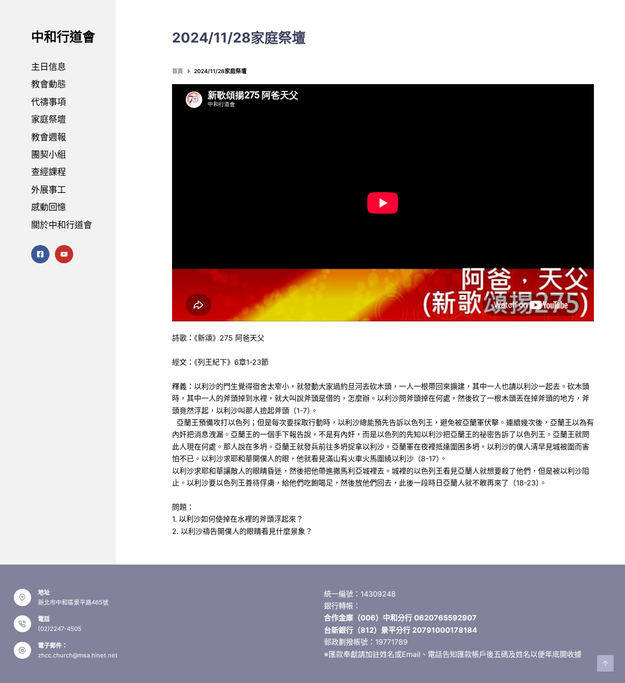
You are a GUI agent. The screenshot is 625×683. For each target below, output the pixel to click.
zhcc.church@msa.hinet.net (78, 655)
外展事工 (48, 189)
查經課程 (48, 171)
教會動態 (48, 84)
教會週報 (48, 137)
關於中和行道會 (61, 224)
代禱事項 (48, 101)
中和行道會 (63, 37)
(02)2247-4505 (59, 628)
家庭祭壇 (48, 119)
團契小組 (48, 154)
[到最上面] (605, 663)
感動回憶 (48, 207)
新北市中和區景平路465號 (73, 602)
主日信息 (48, 66)
